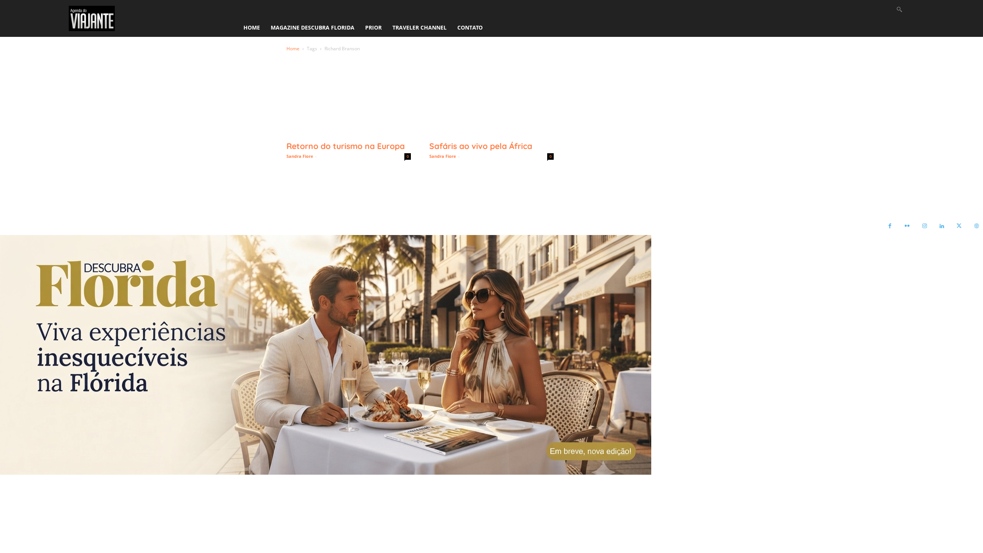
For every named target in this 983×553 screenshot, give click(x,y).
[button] (899, 9)
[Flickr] (907, 226)
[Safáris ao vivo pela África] (491, 105)
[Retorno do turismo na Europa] (348, 105)
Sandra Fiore (299, 156)
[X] (959, 226)
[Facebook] (890, 226)
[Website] (976, 226)
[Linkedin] (941, 226)
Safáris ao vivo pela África (480, 146)
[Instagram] (924, 226)
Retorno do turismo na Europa (345, 146)
